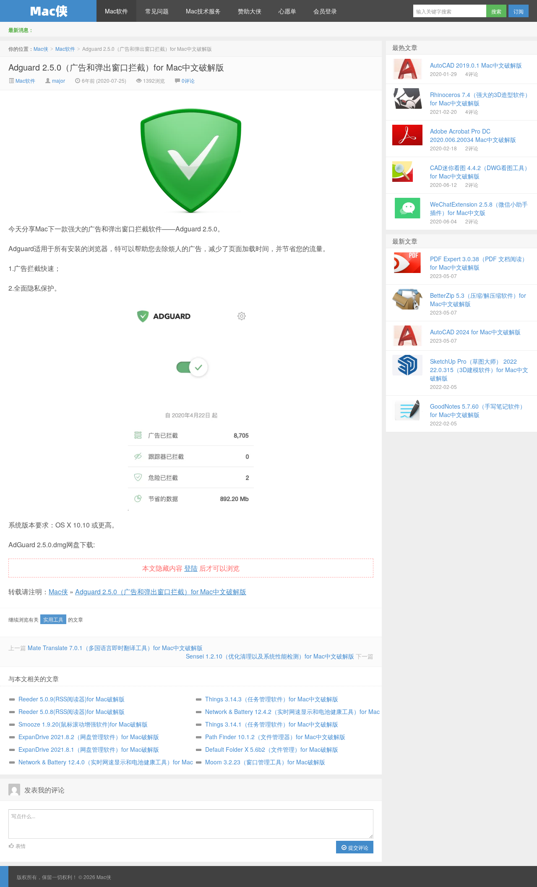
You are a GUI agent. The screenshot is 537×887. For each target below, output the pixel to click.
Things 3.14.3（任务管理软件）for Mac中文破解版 (271, 699)
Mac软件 (116, 11)
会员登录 (325, 11)
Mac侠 (48, 11)
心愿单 (287, 11)
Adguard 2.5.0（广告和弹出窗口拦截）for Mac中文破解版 (116, 67)
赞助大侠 (249, 11)
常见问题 (157, 11)
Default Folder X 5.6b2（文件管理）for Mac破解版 (271, 749)
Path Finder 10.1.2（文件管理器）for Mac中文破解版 (275, 736)
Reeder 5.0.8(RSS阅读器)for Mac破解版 (71, 711)
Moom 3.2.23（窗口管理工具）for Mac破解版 (265, 762)
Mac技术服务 (203, 11)
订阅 (519, 11)
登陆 (191, 568)
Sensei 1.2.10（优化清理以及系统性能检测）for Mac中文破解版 (270, 656)
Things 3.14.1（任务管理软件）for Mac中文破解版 (271, 724)
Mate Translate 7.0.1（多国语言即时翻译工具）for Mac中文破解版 (115, 647)
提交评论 (357, 847)
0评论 (188, 80)
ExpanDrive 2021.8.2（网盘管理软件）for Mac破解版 (88, 736)
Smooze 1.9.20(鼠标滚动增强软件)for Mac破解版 (83, 724)
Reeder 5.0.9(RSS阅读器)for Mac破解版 (71, 699)
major (58, 80)
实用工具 (53, 619)
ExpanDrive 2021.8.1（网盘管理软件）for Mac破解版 (88, 749)
